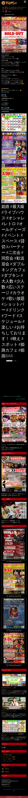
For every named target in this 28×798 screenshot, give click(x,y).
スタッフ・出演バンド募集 (9, 759)
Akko (9, 11)
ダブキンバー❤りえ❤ (20, 398)
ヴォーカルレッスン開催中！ (9, 757)
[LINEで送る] (9, 360)
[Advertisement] (14, 380)
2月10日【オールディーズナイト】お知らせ (12, 396)
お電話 (5, 449)
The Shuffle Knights (7, 754)
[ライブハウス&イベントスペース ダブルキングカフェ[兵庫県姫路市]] (9, 4)
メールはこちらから (6, 786)
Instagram (6, 771)
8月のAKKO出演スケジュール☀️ (8, 687)
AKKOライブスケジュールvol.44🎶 (9, 710)
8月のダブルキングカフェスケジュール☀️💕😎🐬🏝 (12, 733)
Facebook (6, 768)
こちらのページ (7, 522)
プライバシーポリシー (8, 761)
